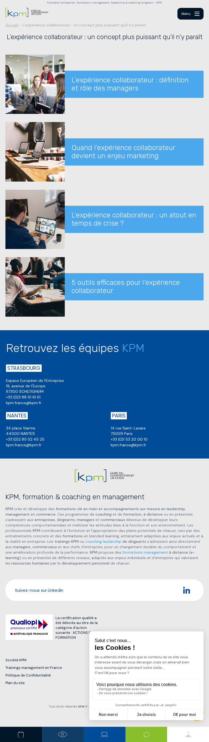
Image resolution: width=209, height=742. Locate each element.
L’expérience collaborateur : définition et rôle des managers (130, 84)
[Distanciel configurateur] (104, 734)
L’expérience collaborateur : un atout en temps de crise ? (134, 219)
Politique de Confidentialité (28, 675)
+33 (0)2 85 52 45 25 (25, 439)
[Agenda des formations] (21, 734)
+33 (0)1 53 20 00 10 (129, 439)
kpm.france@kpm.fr (23, 402)
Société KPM (15, 660)
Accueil (11, 25)
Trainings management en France (33, 667)
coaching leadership (103, 541)
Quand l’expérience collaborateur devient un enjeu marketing (123, 152)
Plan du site (15, 683)
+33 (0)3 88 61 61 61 (23, 397)
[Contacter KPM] (146, 734)
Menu (186, 13)
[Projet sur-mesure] (63, 734)
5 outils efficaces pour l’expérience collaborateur (126, 286)
